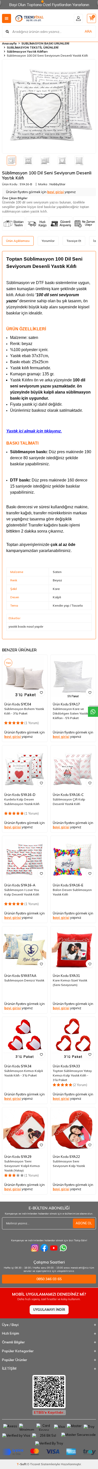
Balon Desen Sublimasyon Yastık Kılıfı (72, 892)
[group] (49, 106)
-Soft (22, 1464)
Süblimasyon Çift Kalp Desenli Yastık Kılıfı (69, 801)
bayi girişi (55, 192)
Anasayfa (9, 43)
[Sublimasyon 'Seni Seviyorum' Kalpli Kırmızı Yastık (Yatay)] (24, 1130)
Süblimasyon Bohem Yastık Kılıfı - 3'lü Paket (24, 711)
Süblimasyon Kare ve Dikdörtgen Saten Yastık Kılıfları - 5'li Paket (70, 713)
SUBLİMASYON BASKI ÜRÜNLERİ (45, 43)
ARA (88, 31)
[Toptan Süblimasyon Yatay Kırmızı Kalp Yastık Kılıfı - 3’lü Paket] (73, 1039)
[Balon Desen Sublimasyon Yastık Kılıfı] (73, 858)
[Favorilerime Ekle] (41, 692)
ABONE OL (84, 1223)
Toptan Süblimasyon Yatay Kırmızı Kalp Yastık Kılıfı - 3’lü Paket (72, 1075)
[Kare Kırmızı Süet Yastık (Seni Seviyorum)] (73, 949)
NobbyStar (57, 184)
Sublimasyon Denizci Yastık (24, 980)
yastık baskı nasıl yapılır (26, 626)
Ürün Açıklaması (18, 241)
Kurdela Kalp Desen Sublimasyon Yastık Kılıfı (21, 801)
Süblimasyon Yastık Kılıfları (27, 51)
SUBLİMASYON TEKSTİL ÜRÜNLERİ (32, 47)
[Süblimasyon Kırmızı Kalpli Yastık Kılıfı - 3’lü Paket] (24, 1039)
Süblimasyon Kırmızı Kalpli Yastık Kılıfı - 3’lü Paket (23, 1073)
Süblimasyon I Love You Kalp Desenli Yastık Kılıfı (21, 892)
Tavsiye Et (74, 241)
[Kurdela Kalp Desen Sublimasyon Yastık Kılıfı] (24, 768)
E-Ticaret (33, 1464)
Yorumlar (48, 241)
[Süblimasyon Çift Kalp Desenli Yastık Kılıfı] (73, 768)
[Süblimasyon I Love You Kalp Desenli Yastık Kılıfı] (24, 858)
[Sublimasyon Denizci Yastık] (24, 949)
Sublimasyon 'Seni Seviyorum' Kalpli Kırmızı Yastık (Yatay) (22, 1165)
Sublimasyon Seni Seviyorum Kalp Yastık (69, 1163)
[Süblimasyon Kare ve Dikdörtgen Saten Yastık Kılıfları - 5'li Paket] (73, 677)
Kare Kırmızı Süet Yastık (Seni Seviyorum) (70, 982)
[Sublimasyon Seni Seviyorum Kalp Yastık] (73, 1130)
